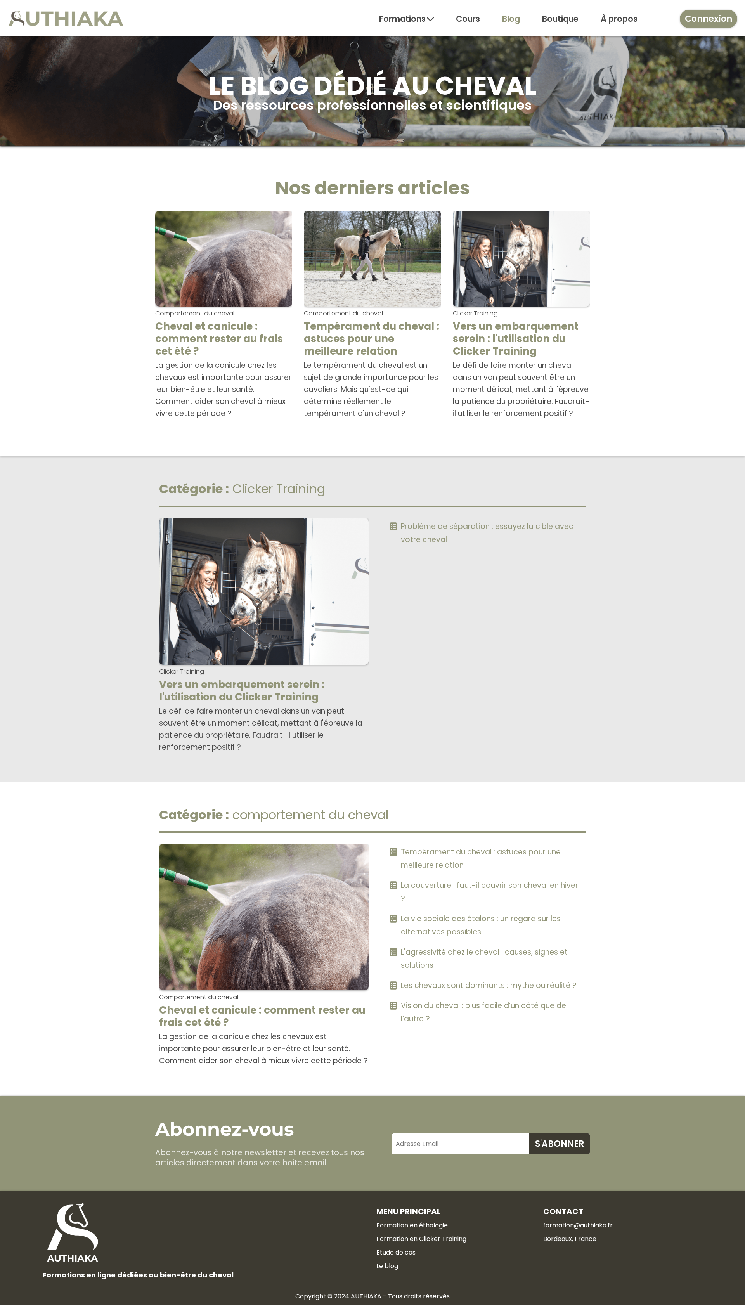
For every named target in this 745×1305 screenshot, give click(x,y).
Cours (468, 18)
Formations (402, 18)
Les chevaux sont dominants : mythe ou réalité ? (489, 985)
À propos (619, 18)
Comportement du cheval (194, 313)
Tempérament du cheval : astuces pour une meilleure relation (371, 338)
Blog (511, 18)
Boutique (560, 18)
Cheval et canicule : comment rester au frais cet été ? (219, 338)
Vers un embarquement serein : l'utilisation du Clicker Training (516, 338)
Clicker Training (475, 313)
